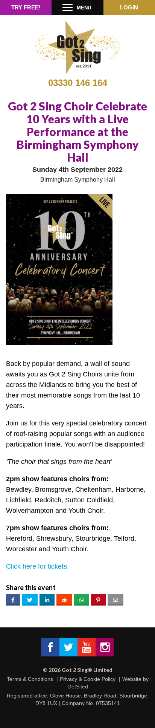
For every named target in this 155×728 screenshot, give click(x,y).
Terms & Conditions (30, 679)
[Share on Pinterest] (98, 600)
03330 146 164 (77, 83)
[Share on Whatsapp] (81, 600)
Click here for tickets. (37, 566)
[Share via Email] (115, 600)
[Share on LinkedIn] (47, 600)
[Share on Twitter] (30, 600)
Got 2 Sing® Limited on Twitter (68, 647)
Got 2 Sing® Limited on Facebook (50, 647)
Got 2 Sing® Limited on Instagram (105, 647)
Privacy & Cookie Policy (87, 679)
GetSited (77, 687)
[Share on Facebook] (13, 600)
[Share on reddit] (64, 600)
